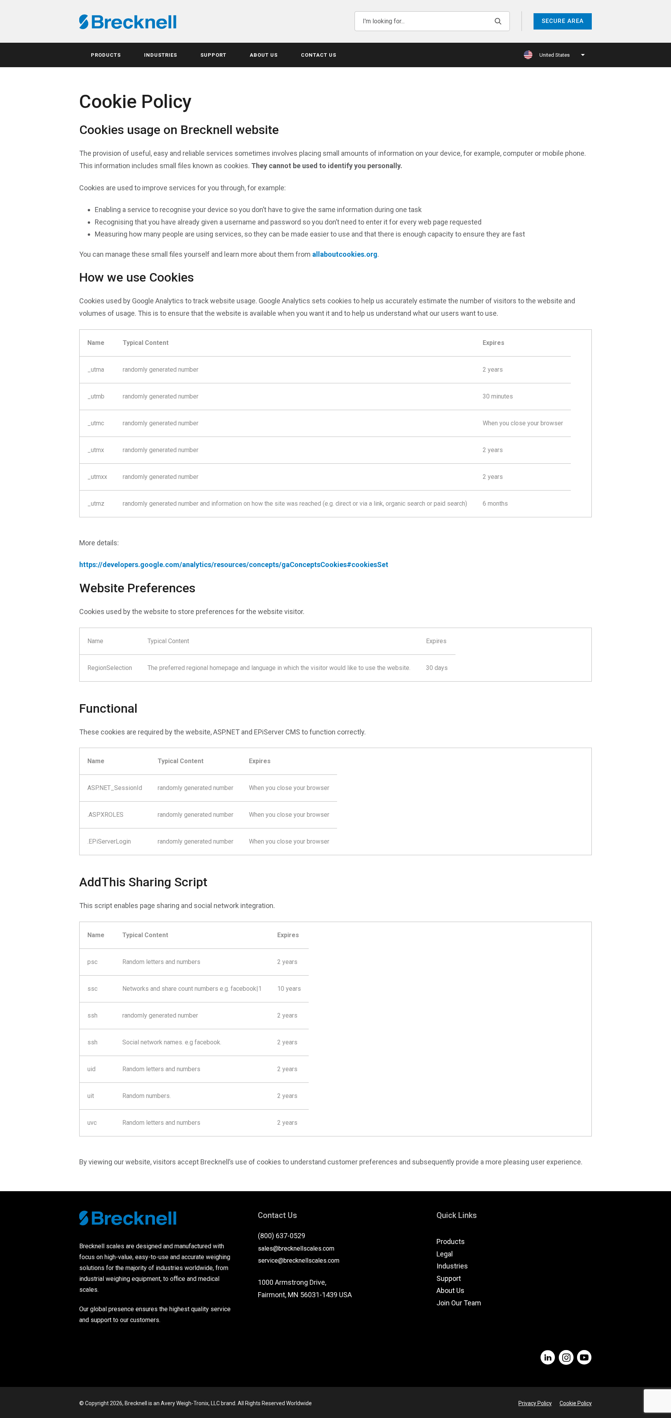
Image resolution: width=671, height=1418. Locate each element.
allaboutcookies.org (344, 254)
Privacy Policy (535, 1403)
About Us (264, 55)
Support (213, 55)
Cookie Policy (576, 1403)
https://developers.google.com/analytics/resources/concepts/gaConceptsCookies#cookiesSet (233, 564)
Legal (444, 1254)
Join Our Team (458, 1303)
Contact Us (318, 55)
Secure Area (563, 20)
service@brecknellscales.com (298, 1260)
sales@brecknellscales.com (296, 1248)
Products (106, 55)
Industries (160, 55)
